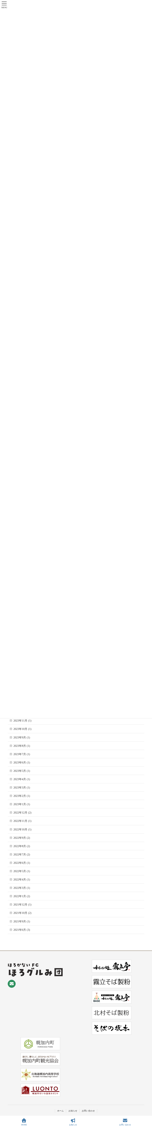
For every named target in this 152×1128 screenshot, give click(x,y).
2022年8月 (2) (21, 846)
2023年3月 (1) (21, 787)
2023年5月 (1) (21, 770)
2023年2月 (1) (21, 795)
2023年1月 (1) (21, 804)
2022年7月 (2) (21, 854)
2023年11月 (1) (22, 720)
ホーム (60, 1111)
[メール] (12, 984)
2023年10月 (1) (22, 728)
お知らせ (72, 1111)
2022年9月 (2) (21, 837)
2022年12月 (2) (22, 812)
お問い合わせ (88, 1111)
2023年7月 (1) (21, 754)
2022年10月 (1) (22, 829)
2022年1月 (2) (21, 896)
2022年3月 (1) (21, 887)
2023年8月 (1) (21, 745)
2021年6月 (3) (21, 929)
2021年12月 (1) (22, 904)
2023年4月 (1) (21, 779)
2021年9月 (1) (21, 921)
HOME (24, 1125)
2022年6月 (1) (21, 862)
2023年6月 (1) (21, 762)
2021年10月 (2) (22, 912)
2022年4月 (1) (21, 879)
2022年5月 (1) (21, 871)
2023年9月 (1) (21, 737)
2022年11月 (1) (22, 820)
